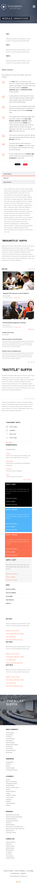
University (11, 7)
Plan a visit (13, 434)
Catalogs (8, 793)
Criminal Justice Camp (8, 332)
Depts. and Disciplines (11, 781)
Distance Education (10, 791)
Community (8, 736)
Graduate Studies (10, 785)
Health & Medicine (10, 824)
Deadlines (12, 430)
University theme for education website (12, 339)
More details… (10, 442)
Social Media (9, 746)
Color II (18, 881)
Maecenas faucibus (11, 498)
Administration (9, 734)
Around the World (10, 738)
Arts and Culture (10, 850)
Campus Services (10, 846)
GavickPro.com (23, 876)
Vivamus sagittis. (10, 501)
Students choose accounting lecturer (11, 351)
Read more (31, 300)
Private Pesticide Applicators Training (14, 322)
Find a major (13, 437)
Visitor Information (10, 742)
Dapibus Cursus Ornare (12, 630)
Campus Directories (11, 750)
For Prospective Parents (12, 770)
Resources (8, 822)
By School (8, 764)
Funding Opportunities (11, 818)
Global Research (10, 830)
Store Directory (10, 600)
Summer (8, 789)
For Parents (9, 854)
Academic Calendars (11, 795)
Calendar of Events (10, 842)
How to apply (13, 426)
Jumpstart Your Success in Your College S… (16, 293)
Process (8, 766)
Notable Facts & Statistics (12, 744)
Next (34, 269)
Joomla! (8, 453)
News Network (9, 740)
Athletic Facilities (10, 848)
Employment (9, 752)
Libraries (8, 805)
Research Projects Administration (14, 817)
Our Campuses (9, 748)
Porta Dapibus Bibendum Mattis (15, 633)
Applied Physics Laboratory (12, 815)
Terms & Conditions (11, 592)
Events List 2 (17, 297)
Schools (8, 779)
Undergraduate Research (12, 820)
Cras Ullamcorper (11, 636)
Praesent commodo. (11, 504)
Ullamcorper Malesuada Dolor (14, 639)
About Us (8, 603)
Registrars (8, 801)
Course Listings (10, 797)
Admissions (9, 799)
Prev (32, 269)
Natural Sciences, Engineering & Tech (15, 828)
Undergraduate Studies (11, 783)
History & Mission (10, 732)
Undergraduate (9, 762)
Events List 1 (18, 327)
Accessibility (9, 596)
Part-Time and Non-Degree (12, 787)
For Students (9, 852)
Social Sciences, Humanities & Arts (14, 826)
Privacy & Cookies (10, 589)
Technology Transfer (11, 832)
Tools (7, 474)
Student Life (9, 844)
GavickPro (9, 469)
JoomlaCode (9, 461)
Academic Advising (10, 803)
